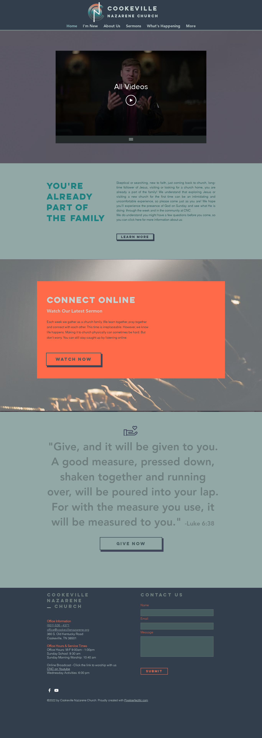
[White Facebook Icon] (49, 690)
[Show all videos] (131, 139)
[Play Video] (131, 100)
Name (145, 605)
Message (147, 632)
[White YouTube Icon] (56, 690)
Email (144, 618)
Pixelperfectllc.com (136, 700)
